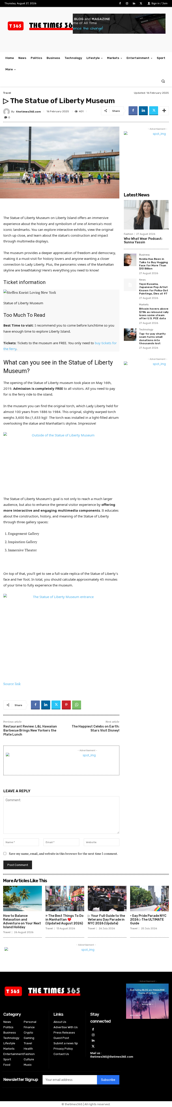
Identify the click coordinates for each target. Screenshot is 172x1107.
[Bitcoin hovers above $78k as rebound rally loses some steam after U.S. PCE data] (130, 309)
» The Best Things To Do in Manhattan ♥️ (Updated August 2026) (64, 919)
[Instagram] (126, 3)
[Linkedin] (134, 3)
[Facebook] (119, 3)
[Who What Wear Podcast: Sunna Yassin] (146, 214)
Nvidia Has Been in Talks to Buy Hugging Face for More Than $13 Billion (153, 263)
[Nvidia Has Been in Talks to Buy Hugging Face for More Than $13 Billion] (130, 260)
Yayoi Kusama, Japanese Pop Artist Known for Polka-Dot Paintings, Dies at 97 (153, 288)
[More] (164, 110)
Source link (12, 684)
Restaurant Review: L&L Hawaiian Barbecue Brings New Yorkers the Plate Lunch (30, 730)
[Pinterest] (66, 704)
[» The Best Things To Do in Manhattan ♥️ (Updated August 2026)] (64, 898)
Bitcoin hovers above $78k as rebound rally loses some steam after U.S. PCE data (154, 313)
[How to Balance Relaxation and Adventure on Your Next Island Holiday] (22, 898)
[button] (163, 81)
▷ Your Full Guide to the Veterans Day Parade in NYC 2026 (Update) (106, 919)
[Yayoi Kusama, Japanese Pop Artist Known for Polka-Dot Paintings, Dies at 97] (130, 285)
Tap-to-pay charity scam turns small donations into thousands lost (152, 338)
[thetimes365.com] (7, 111)
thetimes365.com (28, 111)
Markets (143, 304)
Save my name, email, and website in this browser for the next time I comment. (63, 853)
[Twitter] (141, 3)
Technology (146, 329)
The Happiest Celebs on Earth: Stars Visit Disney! (95, 728)
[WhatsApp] (76, 704)
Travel (7, 93)
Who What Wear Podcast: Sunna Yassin (143, 240)
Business (144, 255)
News (142, 280)
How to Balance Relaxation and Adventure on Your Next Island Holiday (22, 921)
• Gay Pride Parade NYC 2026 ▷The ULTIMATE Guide (148, 919)
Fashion (128, 234)
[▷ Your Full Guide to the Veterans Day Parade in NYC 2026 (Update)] (107, 898)
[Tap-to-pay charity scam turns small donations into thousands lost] (130, 334)
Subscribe (108, 1080)
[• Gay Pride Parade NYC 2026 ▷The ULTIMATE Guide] (149, 898)
